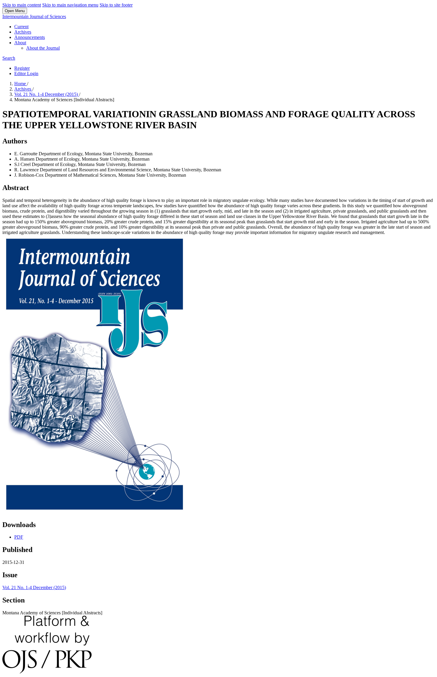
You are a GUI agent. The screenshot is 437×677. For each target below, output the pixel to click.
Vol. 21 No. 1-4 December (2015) (46, 94)
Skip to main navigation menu (70, 4)
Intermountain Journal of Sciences (34, 16)
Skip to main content (21, 4)
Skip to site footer (116, 4)
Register (22, 68)
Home (20, 83)
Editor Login (26, 73)
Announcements (29, 37)
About (20, 42)
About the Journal (43, 47)
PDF (18, 537)
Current (21, 26)
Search (8, 58)
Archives (22, 31)
